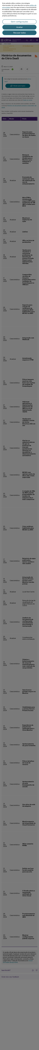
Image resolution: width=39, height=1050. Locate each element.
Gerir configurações (19, 22)
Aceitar (19, 27)
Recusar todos (19, 33)
